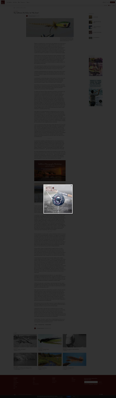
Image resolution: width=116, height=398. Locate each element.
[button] (71, 185)
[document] (58, 199)
